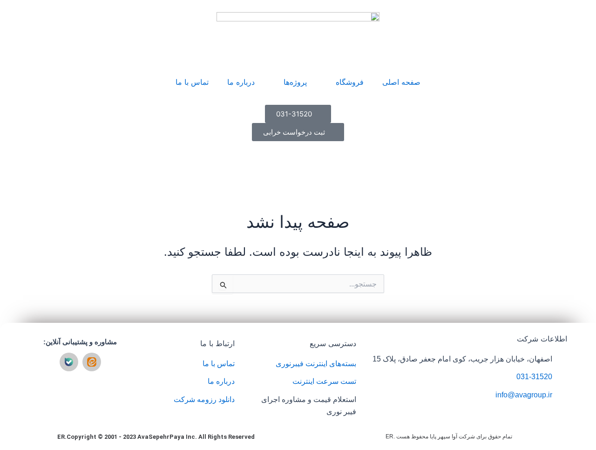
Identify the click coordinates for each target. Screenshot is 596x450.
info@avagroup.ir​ (523, 395)
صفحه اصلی (401, 82)
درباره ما (241, 82)
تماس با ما (192, 82)
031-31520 (534, 377)
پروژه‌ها (295, 82)
